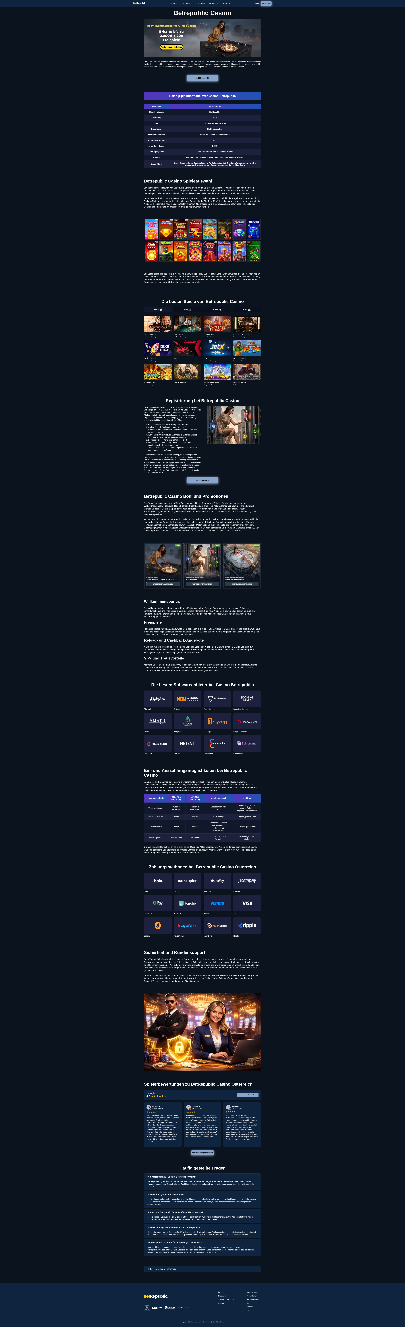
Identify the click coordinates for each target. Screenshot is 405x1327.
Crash (215, 310)
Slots (245, 310)
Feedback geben (248, 1095)
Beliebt (156, 310)
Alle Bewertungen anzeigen (202, 1153)
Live (186, 310)
